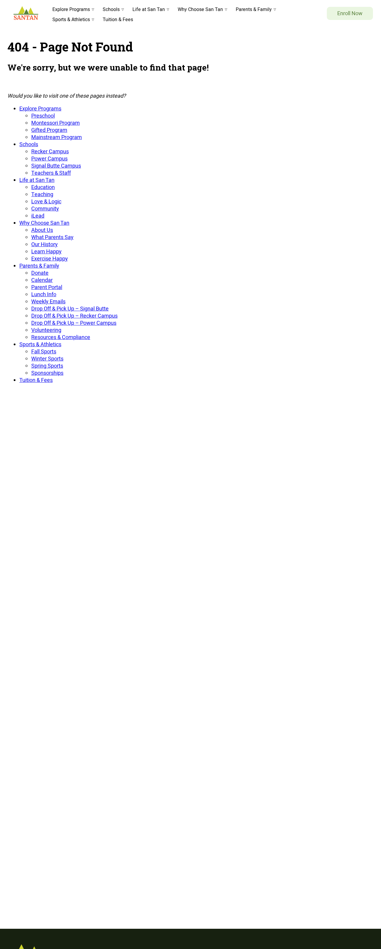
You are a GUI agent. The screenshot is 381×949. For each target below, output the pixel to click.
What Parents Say (52, 237)
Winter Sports (47, 358)
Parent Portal (46, 287)
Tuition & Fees (118, 19)
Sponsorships (47, 373)
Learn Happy (46, 251)
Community (45, 208)
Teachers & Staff (51, 173)
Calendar (42, 280)
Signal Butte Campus (56, 165)
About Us (42, 230)
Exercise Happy (49, 258)
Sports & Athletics (71, 19)
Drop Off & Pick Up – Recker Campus (74, 315)
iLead (37, 215)
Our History (44, 244)
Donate (40, 273)
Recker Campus (50, 151)
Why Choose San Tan (200, 9)
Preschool (43, 115)
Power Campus (49, 158)
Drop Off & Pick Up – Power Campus (73, 323)
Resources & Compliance (60, 337)
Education (43, 187)
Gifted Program (49, 130)
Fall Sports (43, 351)
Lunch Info (43, 294)
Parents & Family (254, 9)
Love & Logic (46, 201)
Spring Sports (47, 365)
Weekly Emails (48, 301)
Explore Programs (71, 9)
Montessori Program (55, 123)
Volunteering (46, 330)
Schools (111, 9)
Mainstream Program (56, 137)
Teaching (42, 194)
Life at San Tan (148, 9)
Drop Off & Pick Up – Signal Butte (70, 308)
